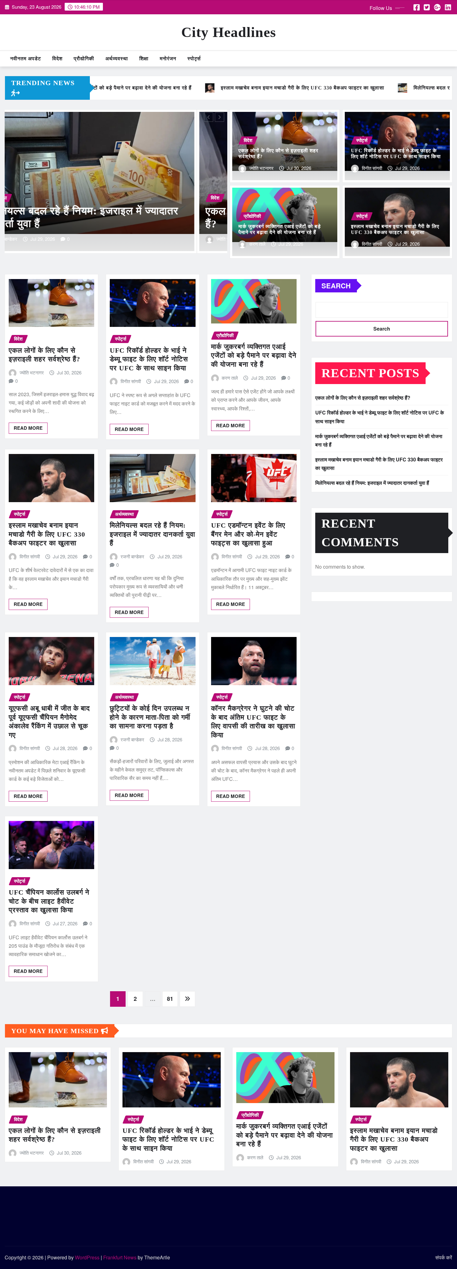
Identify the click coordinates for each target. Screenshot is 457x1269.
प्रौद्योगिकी (84, 58)
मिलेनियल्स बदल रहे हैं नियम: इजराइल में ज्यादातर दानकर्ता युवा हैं (152, 534)
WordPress (87, 1257)
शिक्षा (144, 58)
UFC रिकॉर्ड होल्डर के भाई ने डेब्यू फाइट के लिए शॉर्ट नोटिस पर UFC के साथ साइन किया (149, 359)
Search (336, 286)
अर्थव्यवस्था (116, 58)
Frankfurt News (119, 1257)
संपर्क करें (443, 1257)
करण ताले (257, 244)
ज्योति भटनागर (261, 168)
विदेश (57, 58)
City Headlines (228, 32)
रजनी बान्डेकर (132, 556)
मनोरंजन (168, 58)
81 (170, 999)
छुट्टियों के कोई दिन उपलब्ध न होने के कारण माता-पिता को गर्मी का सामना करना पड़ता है (150, 717)
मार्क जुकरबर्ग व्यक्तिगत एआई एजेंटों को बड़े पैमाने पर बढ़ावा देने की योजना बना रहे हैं (254, 355)
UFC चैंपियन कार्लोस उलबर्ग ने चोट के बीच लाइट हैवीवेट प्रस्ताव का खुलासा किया (49, 901)
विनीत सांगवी (37, 239)
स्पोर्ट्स (194, 58)
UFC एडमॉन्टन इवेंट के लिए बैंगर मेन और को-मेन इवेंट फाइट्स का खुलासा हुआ (248, 534)
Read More (28, 427)
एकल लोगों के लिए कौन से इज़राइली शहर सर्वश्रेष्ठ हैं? (362, 397)
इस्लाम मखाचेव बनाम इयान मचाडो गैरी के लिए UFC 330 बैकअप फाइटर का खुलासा (47, 534)
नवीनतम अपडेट (25, 58)
